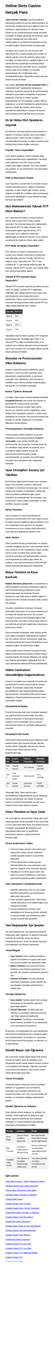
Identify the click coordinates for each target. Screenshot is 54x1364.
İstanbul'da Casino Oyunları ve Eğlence (22, 1212)
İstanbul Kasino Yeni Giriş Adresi (19, 1217)
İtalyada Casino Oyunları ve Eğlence (21, 1195)
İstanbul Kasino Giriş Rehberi (17, 1235)
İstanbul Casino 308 (14, 1262)
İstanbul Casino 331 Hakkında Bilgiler (21, 1253)
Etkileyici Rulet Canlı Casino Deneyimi (21, 1186)
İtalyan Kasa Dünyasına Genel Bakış (20, 1190)
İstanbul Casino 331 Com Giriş (18, 1248)
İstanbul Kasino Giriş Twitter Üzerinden (22, 1208)
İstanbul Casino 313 (14, 1257)
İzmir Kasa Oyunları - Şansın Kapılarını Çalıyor (25, 1181)
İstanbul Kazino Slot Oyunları (18, 1204)
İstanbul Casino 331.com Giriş (18, 1244)
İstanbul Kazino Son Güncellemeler (20, 1230)
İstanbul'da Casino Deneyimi (17, 1221)
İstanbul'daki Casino (14, 1199)
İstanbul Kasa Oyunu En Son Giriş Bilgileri (23, 1226)
